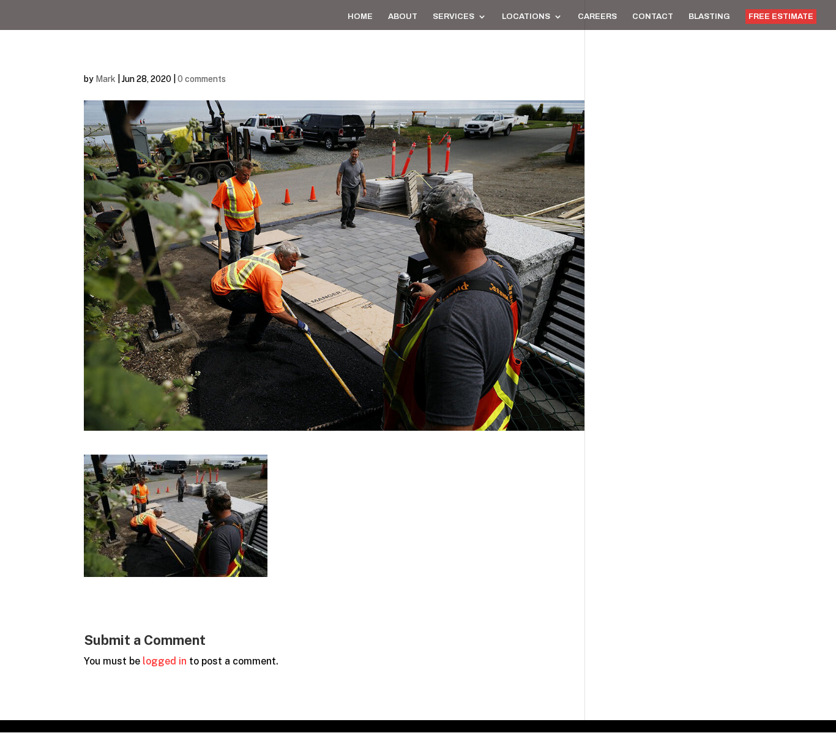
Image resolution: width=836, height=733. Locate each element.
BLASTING (709, 16)
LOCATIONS (526, 16)
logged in (165, 661)
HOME (360, 16)
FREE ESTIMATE (780, 16)
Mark (105, 79)
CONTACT (652, 16)
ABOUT (402, 16)
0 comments (201, 79)
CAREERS (597, 16)
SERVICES (453, 16)
